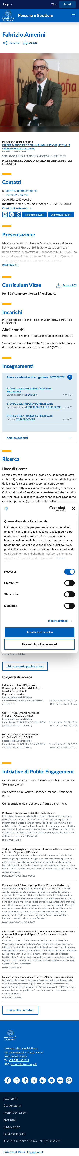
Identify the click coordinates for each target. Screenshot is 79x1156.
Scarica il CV (70, 285)
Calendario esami (34, 215)
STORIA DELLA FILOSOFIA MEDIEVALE (30, 404)
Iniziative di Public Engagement (23, 1152)
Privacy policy (12, 1127)
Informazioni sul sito (15, 1112)
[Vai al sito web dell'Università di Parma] (8, 16)
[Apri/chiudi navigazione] (73, 15)
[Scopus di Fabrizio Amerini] (5, 214)
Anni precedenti (17, 437)
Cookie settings (12, 1105)
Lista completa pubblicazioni (25, 666)
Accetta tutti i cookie (39, 632)
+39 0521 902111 (19, 1060)
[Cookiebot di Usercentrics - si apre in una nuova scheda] (49, 508)
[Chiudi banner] (73, 508)
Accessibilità (11, 1098)
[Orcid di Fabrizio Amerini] (12, 214)
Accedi (67, 4)
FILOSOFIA (31, 395)
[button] (8, 4)
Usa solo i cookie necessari (39, 644)
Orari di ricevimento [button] (15, 208)
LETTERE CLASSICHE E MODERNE (43, 407)
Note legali (10, 1119)
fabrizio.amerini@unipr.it (21, 190)
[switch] (69, 583)
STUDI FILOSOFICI (25, 419)
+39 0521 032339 (16, 195)
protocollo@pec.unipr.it (23, 1064)
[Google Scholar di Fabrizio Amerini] (18, 214)
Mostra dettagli (58, 620)
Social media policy (15, 1134)
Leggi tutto (8, 265)
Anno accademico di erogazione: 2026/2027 (35, 377)
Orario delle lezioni (61, 215)
